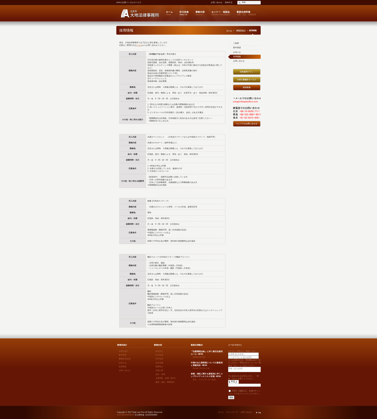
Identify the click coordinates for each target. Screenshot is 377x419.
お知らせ (122, 363)
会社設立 (159, 351)
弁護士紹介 (123, 351)
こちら (139, 45)
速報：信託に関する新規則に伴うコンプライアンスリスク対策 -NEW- (207, 375)
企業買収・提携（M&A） (166, 378)
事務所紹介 (241, 30)
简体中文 (229, 2)
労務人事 (159, 370)
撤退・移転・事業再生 (165, 382)
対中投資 (159, 359)
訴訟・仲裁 (160, 374)
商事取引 (159, 366)
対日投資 (159, 355)
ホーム (229, 30)
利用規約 (231, 351)
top (259, 412)
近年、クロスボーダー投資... (204, 379)
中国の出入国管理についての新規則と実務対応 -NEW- (207, 364)
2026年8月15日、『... (201, 357)
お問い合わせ (216, 2)
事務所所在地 (124, 359)
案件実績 (122, 355)
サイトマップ (232, 412)
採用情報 (122, 366)
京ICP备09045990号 (125, 415)
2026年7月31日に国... (201, 368)
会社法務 (159, 363)
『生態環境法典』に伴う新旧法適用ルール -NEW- (207, 352)
